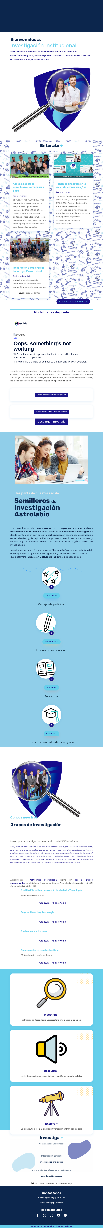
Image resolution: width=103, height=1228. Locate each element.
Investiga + (51, 1014)
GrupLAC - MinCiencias (52, 903)
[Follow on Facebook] (38, 1215)
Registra (51, 734)
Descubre (51, 596)
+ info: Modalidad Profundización (51, 411)
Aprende (51, 688)
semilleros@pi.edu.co (51, 1176)
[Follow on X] (44, 1215)
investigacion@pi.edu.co (51, 1161)
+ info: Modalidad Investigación (51, 395)
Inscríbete (51, 642)
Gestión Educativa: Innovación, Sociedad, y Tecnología (51, 890)
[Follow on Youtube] (58, 1215)
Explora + (51, 1123)
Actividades (26, 276)
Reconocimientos (20, 196)
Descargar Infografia (51, 421)
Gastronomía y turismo (34, 931)
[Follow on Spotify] (65, 1215)
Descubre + (51, 1070)
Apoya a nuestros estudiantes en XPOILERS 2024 (28, 187)
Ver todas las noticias (73, 302)
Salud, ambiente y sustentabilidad (40, 950)
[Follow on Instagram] (51, 1215)
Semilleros (17, 276)
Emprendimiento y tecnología (37, 912)
